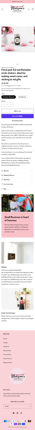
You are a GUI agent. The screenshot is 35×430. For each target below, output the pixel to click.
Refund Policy (7, 350)
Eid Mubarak (22, 97)
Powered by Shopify (23, 427)
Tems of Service (7, 358)
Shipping (9, 85)
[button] (2, 9)
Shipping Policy (7, 362)
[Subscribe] (30, 406)
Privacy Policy (7, 354)
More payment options (17, 120)
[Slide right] (21, 64)
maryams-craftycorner (15, 427)
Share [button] (5, 189)
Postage (5, 342)
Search (5, 338)
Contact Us (6, 346)
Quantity (3, 101)
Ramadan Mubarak (8, 97)
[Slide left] (14, 64)
